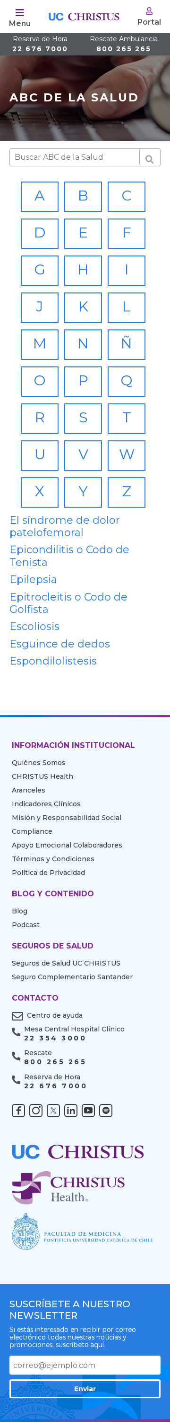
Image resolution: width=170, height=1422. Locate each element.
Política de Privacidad (48, 872)
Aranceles (28, 790)
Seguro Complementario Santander (72, 977)
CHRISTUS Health (42, 776)
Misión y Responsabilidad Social (66, 817)
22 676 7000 (40, 44)
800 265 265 (124, 44)
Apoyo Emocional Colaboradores (67, 845)
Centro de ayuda (55, 1015)
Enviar (85, 1389)
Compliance (32, 831)
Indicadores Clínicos (46, 804)
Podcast (26, 925)
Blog (19, 911)
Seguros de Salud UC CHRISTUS (66, 963)
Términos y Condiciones (53, 859)
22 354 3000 (55, 1038)
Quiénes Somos (39, 762)
